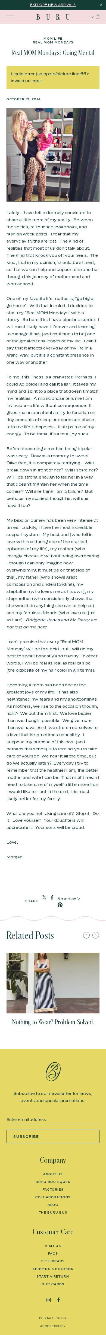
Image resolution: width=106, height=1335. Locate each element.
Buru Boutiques (53, 1182)
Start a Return (53, 1276)
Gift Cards (53, 1284)
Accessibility (53, 1326)
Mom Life (53, 38)
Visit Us (53, 1246)
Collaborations (53, 1197)
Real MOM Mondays (53, 42)
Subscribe (26, 1136)
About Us (53, 1174)
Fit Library (53, 1261)
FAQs (53, 1253)
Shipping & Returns (53, 1269)
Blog (53, 1205)
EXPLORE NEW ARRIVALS (53, 5)
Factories (53, 1189)
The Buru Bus (53, 1212)
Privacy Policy (53, 1317)
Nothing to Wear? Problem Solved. (53, 1022)
